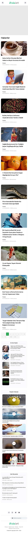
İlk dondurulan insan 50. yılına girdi (9, 493)
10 (5, 337)
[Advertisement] (14, 20)
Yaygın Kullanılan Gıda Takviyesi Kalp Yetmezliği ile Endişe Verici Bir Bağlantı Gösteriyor (13, 323)
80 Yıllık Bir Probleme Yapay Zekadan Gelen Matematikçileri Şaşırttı (17, 380)
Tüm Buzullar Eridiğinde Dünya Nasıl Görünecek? (11, 421)
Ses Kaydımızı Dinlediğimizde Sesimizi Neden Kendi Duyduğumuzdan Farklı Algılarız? (13, 488)
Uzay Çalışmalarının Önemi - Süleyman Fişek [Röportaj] (13, 466)
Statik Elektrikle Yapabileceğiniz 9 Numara (12, 436)
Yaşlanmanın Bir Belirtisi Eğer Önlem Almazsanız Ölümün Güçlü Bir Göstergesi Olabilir (18, 347)
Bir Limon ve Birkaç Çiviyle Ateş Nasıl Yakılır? (12, 406)
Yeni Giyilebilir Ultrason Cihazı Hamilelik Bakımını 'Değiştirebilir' (18, 363)
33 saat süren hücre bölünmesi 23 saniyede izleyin (12, 451)
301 (15, 337)
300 (11, 337)
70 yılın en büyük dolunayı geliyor (9, 497)
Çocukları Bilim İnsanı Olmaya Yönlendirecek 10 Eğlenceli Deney (12, 478)
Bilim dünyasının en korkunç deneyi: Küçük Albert (13, 483)
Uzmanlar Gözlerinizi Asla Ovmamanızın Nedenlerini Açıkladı (16, 372)
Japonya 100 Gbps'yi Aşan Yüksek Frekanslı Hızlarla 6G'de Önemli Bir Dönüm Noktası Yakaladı (17, 356)
